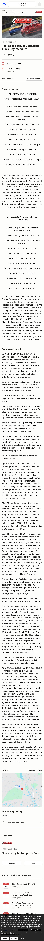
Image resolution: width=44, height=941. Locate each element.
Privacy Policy (36, 930)
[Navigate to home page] (4, 4)
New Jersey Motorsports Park (14, 13)
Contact (12, 863)
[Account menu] (39, 4)
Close (23, 938)
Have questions (35, 79)
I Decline (14, 938)
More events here (35, 770)
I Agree (5, 938)
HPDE (4, 11)
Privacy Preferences (8, 933)
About (33, 863)
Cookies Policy (23, 930)
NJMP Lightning (8, 54)
